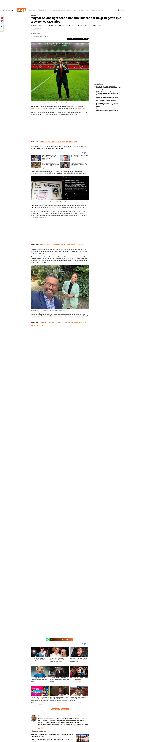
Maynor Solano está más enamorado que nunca (58, 141)
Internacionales (79, 10)
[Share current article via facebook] (1, 21)
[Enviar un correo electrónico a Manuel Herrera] (39, 728)
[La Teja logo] (21, 10)
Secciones (9, 10)
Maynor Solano (35, 108)
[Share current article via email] (1, 18)
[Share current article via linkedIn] (1, 26)
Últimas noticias (40, 10)
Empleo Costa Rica (70, 10)
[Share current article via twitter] (1, 23)
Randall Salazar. (80, 108)
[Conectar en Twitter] (42, 728)
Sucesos (58, 10)
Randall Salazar (55, 709)
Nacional (63, 10)
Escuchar (36, 28)
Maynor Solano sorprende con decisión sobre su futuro (61, 244)
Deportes (47, 10)
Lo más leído (32, 10)
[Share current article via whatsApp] (1, 29)
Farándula (52, 10)
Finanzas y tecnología (89, 10)
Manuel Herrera (36, 33)
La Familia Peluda (99, 10)
